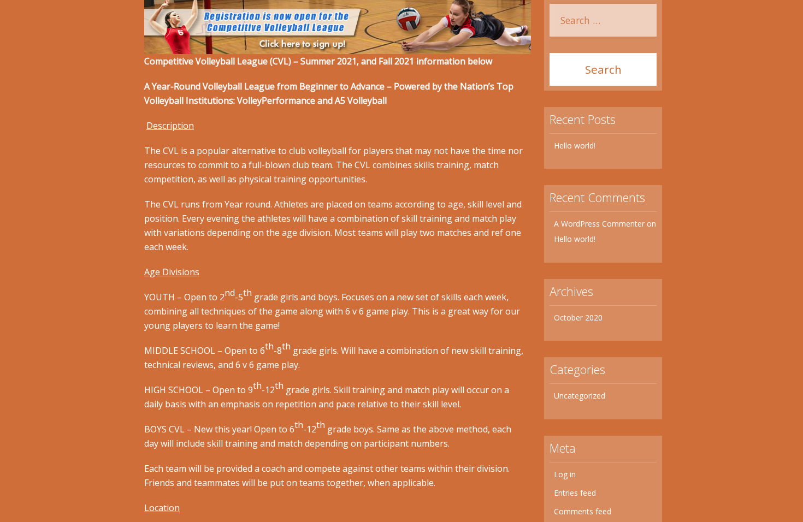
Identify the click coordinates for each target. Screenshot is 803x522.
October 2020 (578, 317)
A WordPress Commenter (599, 223)
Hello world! (574, 145)
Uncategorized (579, 395)
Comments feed (582, 511)
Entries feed (575, 493)
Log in (565, 474)
